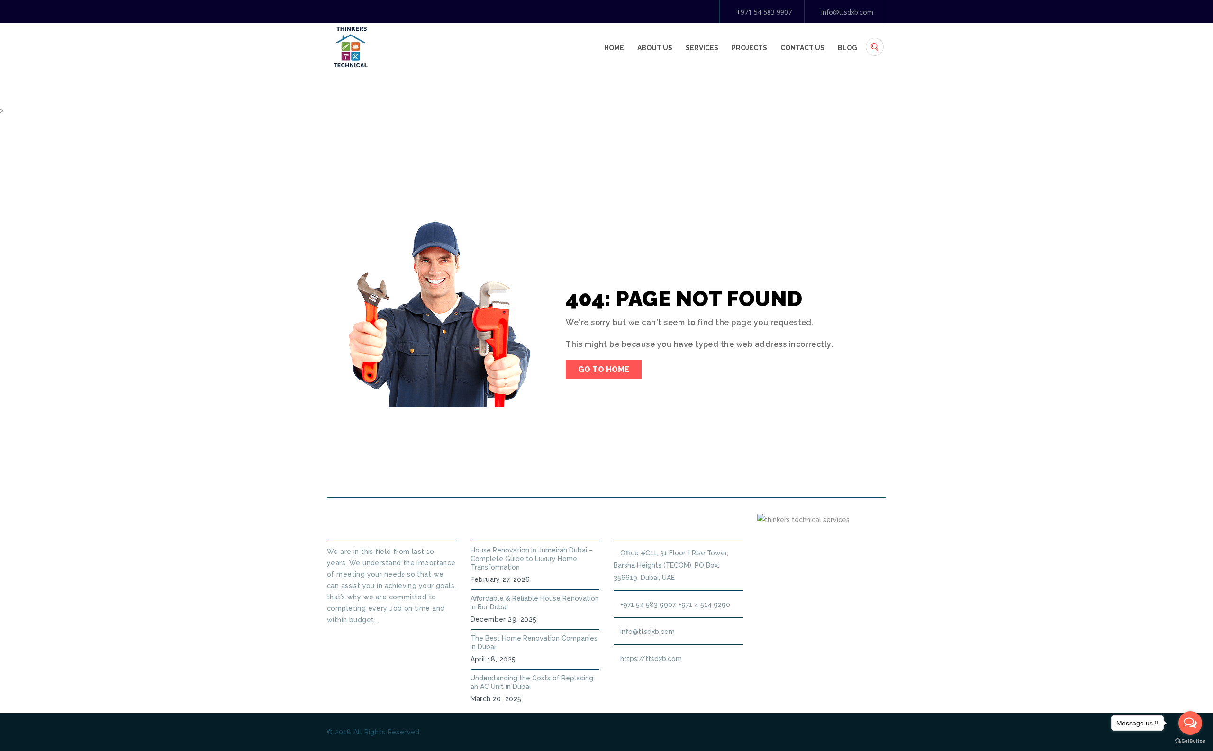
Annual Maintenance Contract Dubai (751, 474)
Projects (749, 48)
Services (702, 48)
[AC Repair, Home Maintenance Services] (350, 46)
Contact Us (802, 48)
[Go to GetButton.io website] (1190, 741)
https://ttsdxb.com (651, 658)
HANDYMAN (637, 474)
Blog (847, 48)
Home (614, 48)
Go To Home (603, 369)
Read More (344, 637)
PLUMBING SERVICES (558, 474)
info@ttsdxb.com (847, 12)
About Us (654, 48)
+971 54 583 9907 (764, 12)
